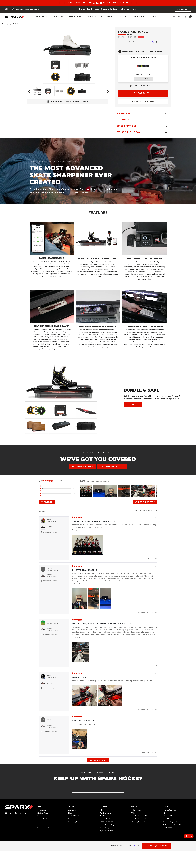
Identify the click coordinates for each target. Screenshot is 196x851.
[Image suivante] (155, 491)
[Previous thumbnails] (29, 91)
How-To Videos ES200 (139, 819)
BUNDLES (92, 17)
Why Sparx (104, 810)
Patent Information (170, 819)
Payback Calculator (107, 831)
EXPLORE (123, 17)
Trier (135, 510)
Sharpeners (41, 810)
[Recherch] (185, 17)
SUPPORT (154, 17)
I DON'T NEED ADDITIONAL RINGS (145, 85)
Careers (71, 819)
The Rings (103, 816)
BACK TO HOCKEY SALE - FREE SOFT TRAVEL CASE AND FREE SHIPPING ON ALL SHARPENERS (98, 2)
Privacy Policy (168, 813)
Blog (70, 813)
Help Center (136, 810)
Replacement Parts (44, 828)
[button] (125, 34)
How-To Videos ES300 (139, 816)
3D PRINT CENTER (107, 822)
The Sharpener (106, 813)
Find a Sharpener (106, 828)
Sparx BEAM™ (42, 819)
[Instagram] (17, 813)
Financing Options (75, 822)
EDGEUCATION (138, 17)
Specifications (126, 126)
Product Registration (171, 822)
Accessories (41, 822)
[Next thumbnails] (108, 91)
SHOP (39, 806)
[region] (118, 491)
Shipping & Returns (170, 816)
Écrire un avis (146, 502)
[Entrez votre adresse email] (122, 790)
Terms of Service (169, 810)
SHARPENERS (42, 17)
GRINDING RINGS (75, 17)
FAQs (133, 813)
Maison (4, 24)
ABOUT (71, 806)
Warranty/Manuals (138, 822)
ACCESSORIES (107, 17)
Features (123, 120)
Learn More (131, 9)
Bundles (40, 816)
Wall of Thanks (74, 816)
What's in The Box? (129, 132)
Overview (123, 113)
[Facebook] (7, 813)
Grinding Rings (42, 813)
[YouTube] (22, 813)
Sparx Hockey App (107, 825)
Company (72, 810)
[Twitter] (12, 813)
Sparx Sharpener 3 (52, 528)
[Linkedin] (27, 813)
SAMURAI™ (58, 17)
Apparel (40, 825)
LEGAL (165, 806)
